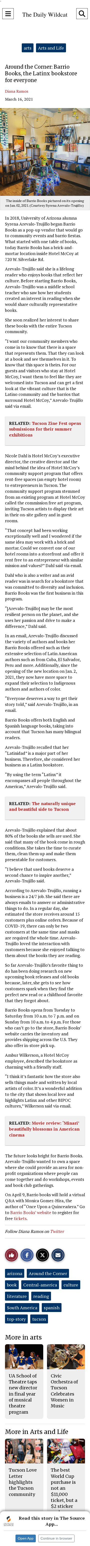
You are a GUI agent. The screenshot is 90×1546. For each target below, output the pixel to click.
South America (22, 1308)
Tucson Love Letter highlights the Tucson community (23, 1482)
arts (28, 48)
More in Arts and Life (36, 1432)
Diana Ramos (16, 91)
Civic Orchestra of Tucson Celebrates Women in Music (64, 1391)
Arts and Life (51, 48)
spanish (52, 1308)
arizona (14, 1273)
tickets (20, 1218)
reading (41, 1296)
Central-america (40, 1285)
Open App (26, 1538)
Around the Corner (48, 1273)
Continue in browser (56, 1538)
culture (71, 1285)
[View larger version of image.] (45, 152)
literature (17, 1296)
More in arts (23, 1337)
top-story (16, 1319)
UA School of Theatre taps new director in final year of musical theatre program (23, 1394)
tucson (39, 1319)
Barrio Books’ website (30, 1212)
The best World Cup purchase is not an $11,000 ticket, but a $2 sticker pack (64, 1491)
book (12, 1285)
